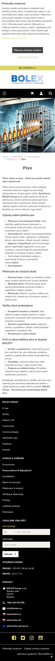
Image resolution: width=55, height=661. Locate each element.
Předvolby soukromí (12, 648)
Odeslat (8, 554)
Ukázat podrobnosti (27, 57)
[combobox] (9, 532)
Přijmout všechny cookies (27, 50)
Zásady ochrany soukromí (36, 648)
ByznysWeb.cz (45, 654)
